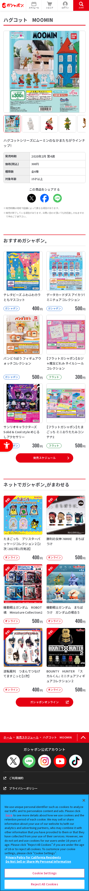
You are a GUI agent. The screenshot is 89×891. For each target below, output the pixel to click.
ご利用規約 (16, 778)
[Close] (84, 800)
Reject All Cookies (44, 884)
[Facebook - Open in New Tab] (44, 198)
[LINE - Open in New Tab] (57, 198)
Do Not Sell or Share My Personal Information (38, 861)
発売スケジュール (44, 458)
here (9, 815)
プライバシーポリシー (23, 788)
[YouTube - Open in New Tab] (60, 761)
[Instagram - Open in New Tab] (44, 761)
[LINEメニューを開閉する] (28, 761)
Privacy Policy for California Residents (33, 857)
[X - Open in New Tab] (31, 198)
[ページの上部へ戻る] (83, 737)
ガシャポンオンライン (44, 702)
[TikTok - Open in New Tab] (75, 761)
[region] (44, 842)
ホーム (7, 737)
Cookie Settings (44, 873)
